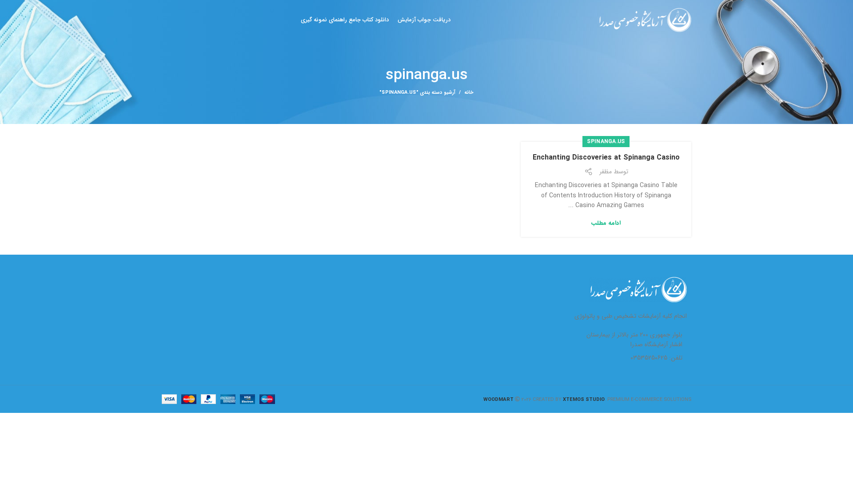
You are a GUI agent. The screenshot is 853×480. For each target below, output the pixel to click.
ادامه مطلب (606, 223)
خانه (469, 92)
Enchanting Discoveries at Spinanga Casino (606, 157)
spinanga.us (606, 141)
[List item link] (630, 358)
